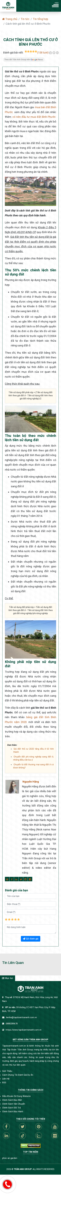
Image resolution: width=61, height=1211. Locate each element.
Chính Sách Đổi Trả (11, 1108)
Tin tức (25, 19)
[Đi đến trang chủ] (8, 6)
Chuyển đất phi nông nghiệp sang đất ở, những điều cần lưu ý (33, 758)
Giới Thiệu (7, 1071)
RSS (4, 1082)
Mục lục (8, 978)
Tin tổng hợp (40, 19)
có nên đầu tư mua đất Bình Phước (34, 116)
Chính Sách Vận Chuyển (13, 1104)
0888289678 (12, 1023)
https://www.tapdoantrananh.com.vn (23, 1030)
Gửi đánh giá (31, 938)
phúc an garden (9, 1158)
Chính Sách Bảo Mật (12, 1100)
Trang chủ (11, 19)
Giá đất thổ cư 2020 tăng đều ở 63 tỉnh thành (33, 750)
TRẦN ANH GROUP (23, 1169)
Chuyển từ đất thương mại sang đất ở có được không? (33, 766)
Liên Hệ (5, 1079)
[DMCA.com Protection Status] (31, 1145)
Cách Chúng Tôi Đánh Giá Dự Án (17, 1075)
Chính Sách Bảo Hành (12, 1111)
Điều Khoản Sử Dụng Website (16, 1096)
